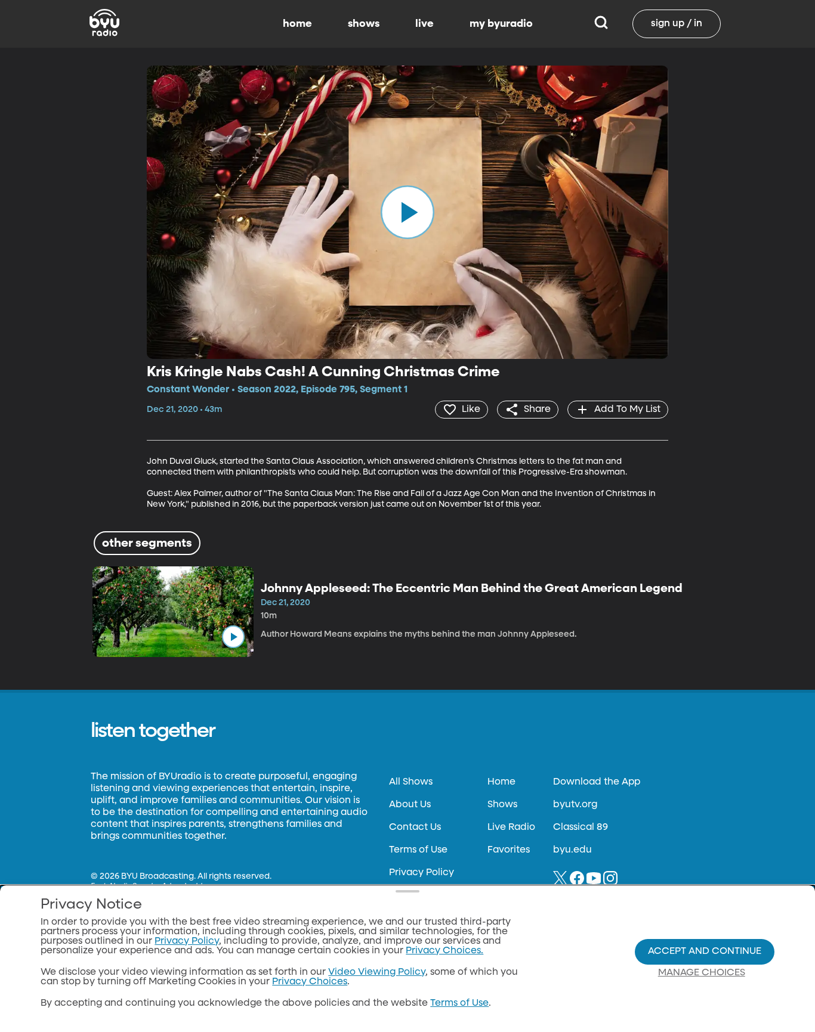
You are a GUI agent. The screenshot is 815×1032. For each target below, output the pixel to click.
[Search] (601, 24)
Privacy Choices (309, 982)
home (297, 23)
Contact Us (415, 827)
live (424, 23)
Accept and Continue (704, 951)
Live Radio (511, 827)
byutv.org (575, 805)
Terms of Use (418, 850)
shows (363, 23)
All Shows (411, 782)
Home (501, 782)
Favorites (508, 850)
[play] (407, 212)
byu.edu (572, 850)
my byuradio (501, 23)
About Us (410, 805)
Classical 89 (580, 827)
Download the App (596, 782)
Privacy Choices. (444, 951)
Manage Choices (701, 973)
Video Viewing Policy (376, 972)
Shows (502, 805)
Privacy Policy (421, 873)
